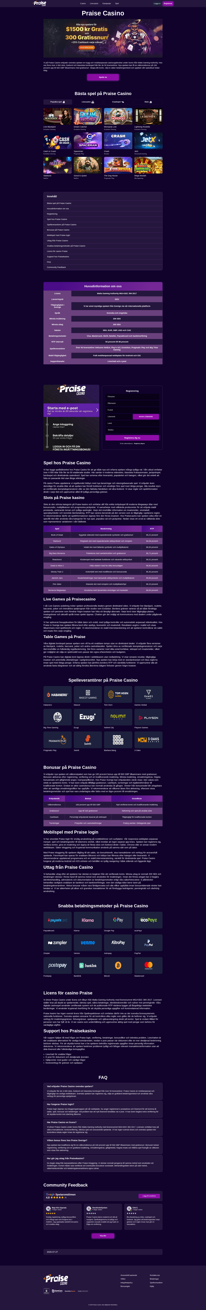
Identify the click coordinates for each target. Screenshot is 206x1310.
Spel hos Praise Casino (57, 219)
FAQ (49, 262)
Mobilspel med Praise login (58, 235)
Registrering (52, 214)
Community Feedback (56, 267)
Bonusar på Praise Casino (58, 230)
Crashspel (116, 102)
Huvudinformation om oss (58, 209)
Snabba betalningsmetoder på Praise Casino (66, 246)
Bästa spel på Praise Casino (59, 203)
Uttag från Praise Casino (57, 241)
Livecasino (86, 102)
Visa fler (103, 1236)
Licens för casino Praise (57, 251)
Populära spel (56, 102)
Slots (147, 102)
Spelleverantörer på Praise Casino (61, 225)
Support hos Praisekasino (58, 257)
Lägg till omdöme (149, 1196)
